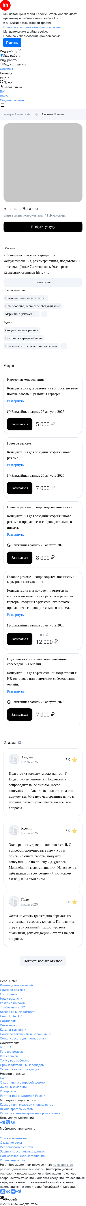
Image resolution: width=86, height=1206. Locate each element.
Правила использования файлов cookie (32, 36)
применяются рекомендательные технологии (36, 1167)
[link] (6, 82)
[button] (4, 91)
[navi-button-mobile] (2, 105)
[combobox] (8, 1198)
